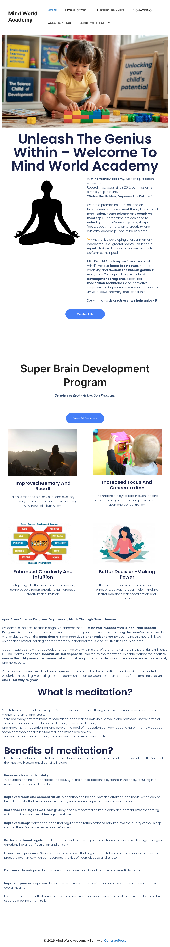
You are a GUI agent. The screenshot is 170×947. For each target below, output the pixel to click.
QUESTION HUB (59, 23)
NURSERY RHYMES (110, 10)
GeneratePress (115, 940)
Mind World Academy (23, 16)
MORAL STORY (76, 10)
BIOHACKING (142, 10)
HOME (52, 10)
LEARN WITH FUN (92, 23)
